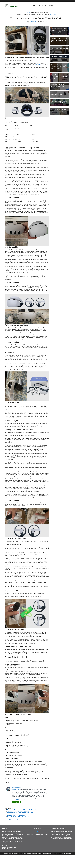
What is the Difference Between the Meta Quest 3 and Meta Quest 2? (23, 814)
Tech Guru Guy (5, 831)
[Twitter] (15, 804)
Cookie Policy (33, 835)
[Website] (20, 802)
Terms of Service (38, 834)
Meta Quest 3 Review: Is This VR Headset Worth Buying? (20, 812)
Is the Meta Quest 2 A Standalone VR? (16, 815)
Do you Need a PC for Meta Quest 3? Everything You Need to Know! (22, 809)
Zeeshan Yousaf (32, 21)
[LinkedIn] (13, 804)
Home (34, 5)
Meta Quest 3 (38, 64)
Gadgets (44, 5)
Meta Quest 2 (40, 159)
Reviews (51, 5)
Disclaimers (44, 834)
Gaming (30, 12)
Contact (43, 835)
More (64, 5)
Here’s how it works (53, 14)
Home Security (58, 5)
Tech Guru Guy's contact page (18, 799)
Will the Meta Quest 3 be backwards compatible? (18, 811)
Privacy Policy (30, 834)
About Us (39, 835)
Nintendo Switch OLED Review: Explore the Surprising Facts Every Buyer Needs (20, 820)
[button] (69, 5)
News (39, 5)
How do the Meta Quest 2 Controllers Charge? (18, 816)
